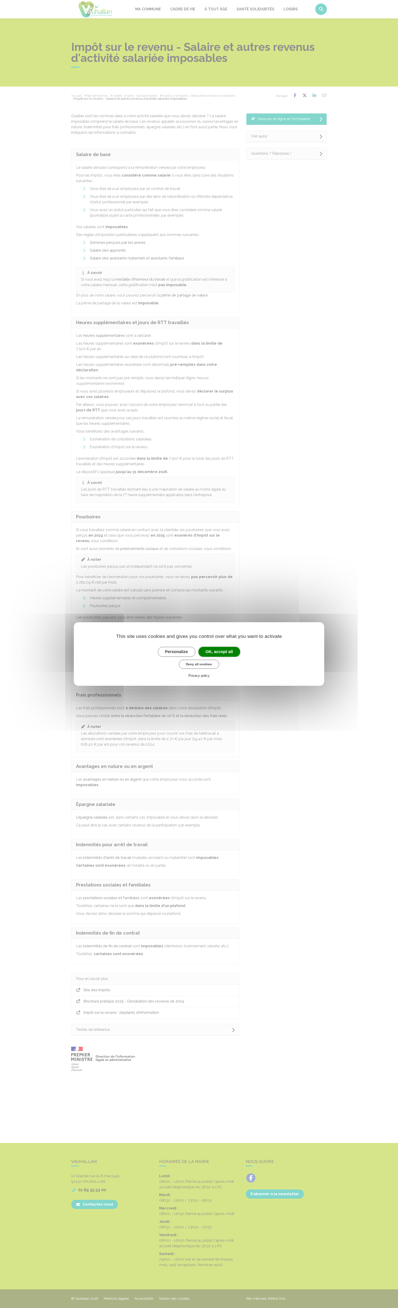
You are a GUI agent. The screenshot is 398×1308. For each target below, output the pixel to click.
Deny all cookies (199, 664)
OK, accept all (219, 651)
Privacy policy (199, 675)
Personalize (176, 651)
